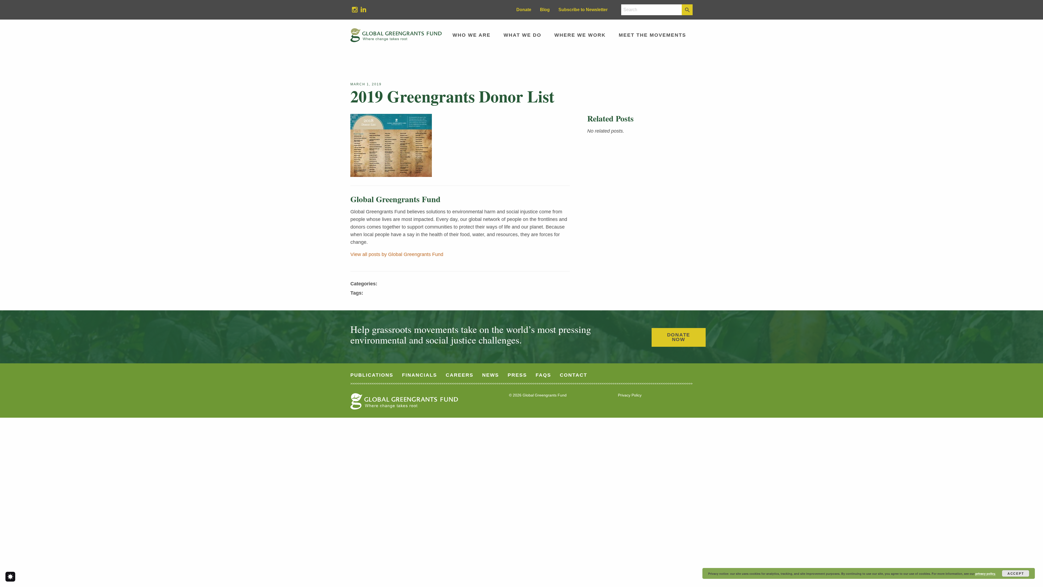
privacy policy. (985, 574)
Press (517, 375)
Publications (371, 375)
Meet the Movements (652, 35)
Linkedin (361, 9)
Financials (419, 375)
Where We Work (580, 35)
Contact (573, 375)
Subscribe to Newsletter (583, 9)
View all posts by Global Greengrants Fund (396, 254)
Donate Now (678, 337)
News (490, 375)
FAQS (543, 375)
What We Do (522, 35)
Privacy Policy (630, 395)
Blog (545, 9)
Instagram (352, 9)
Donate (523, 9)
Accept (1015, 573)
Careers (459, 375)
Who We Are (472, 35)
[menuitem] (354, 9)
